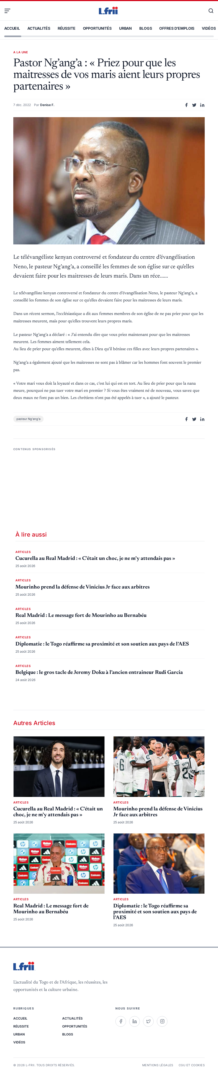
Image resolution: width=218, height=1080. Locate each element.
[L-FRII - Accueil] (109, 11)
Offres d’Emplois (176, 28)
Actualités (38, 28)
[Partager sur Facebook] (186, 105)
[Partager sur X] (194, 105)
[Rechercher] (208, 11)
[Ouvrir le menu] (9, 11)
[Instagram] (162, 1021)
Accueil (12, 28)
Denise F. (47, 105)
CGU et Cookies (192, 1065)
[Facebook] (120, 1021)
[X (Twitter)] (148, 1021)
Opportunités (97, 28)
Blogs (145, 28)
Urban (125, 28)
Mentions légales (157, 1065)
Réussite (67, 28)
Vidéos (209, 28)
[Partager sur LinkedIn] (202, 105)
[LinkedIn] (134, 1021)
